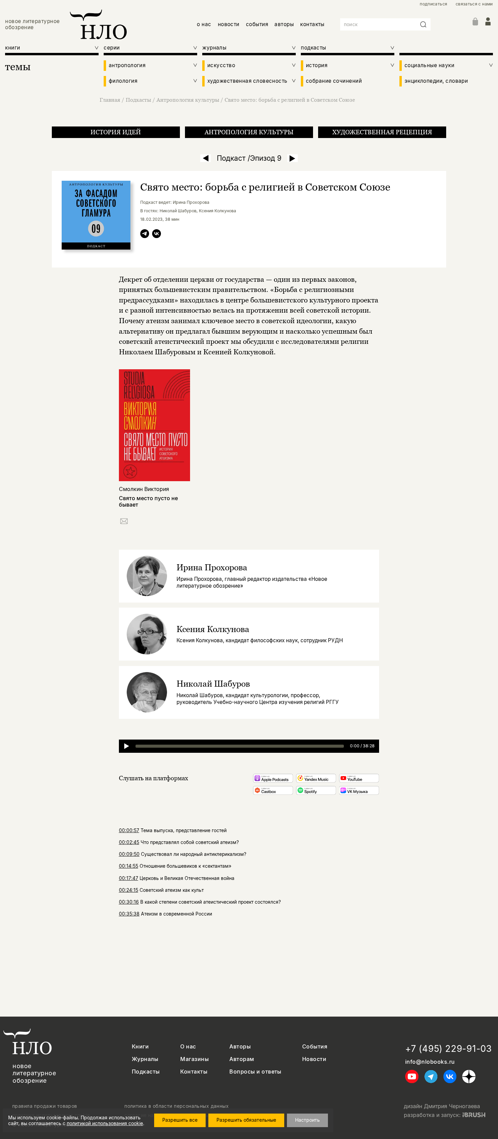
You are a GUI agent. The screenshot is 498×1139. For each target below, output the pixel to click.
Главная (110, 100)
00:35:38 (129, 914)
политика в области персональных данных (176, 1106)
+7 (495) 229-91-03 (448, 1048)
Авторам (241, 1059)
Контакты (193, 1071)
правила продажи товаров (44, 1106)
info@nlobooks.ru (430, 1062)
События (314, 1046)
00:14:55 (128, 866)
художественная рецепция (382, 132)
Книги (140, 1046)
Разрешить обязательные (246, 1120)
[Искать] (423, 24)
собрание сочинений (334, 81)
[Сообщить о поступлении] (124, 522)
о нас (204, 24)
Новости (314, 1059)
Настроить (307, 1120)
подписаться (433, 4)
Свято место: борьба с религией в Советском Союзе (290, 100)
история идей (115, 132)
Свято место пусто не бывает (148, 501)
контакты (312, 24)
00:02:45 (129, 842)
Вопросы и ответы (255, 1071)
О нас (188, 1046)
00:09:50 (129, 854)
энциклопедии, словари (436, 81)
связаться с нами (474, 4)
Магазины (194, 1059)
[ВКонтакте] (156, 234)
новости (229, 24)
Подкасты (138, 100)
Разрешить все (180, 1120)
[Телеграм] (144, 234)
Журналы (145, 1059)
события (257, 24)
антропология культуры (249, 132)
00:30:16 (129, 902)
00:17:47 (128, 878)
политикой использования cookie (105, 1123)
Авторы (240, 1046)
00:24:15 (128, 890)
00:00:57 (129, 830)
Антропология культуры (188, 100)
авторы (284, 24)
